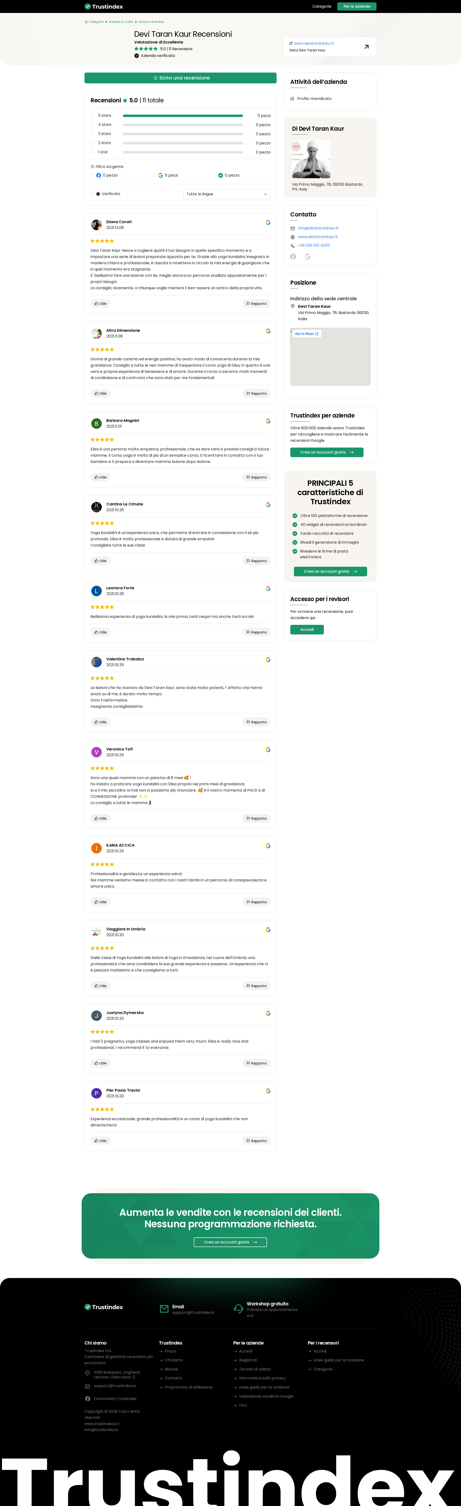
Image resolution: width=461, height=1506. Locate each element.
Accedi (307, 629)
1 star (103, 152)
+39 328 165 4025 (314, 245)
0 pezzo (110, 175)
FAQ (243, 1405)
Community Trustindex (115, 1399)
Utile (102, 303)
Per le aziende (357, 6)
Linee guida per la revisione (264, 1387)
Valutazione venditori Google (266, 1396)
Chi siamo (174, 1360)
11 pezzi (171, 175)
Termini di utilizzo (255, 1369)
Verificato (111, 193)
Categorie (321, 6)
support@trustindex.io (193, 1312)
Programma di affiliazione (189, 1387)
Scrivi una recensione (184, 77)
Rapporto (258, 303)
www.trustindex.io (101, 1423)
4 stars (104, 124)
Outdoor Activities (151, 22)
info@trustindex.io (101, 1429)
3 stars (104, 133)
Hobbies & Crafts (121, 22)
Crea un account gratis (323, 452)
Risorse (171, 1369)
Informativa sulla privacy (262, 1378)
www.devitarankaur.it (318, 237)
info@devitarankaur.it (318, 228)
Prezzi (170, 1351)
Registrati (248, 1360)
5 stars (104, 115)
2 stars (104, 143)
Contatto (173, 1378)
